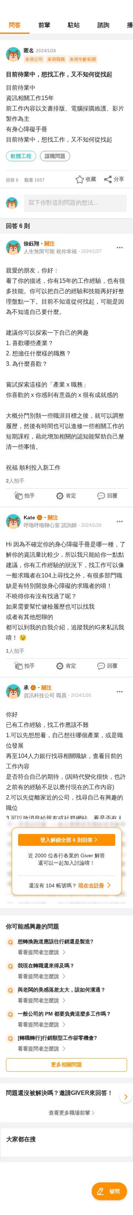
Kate (29, 517)
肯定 (71, 496)
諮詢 (103, 25)
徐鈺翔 (31, 243)
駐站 (74, 25)
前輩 (44, 25)
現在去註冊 (91, 885)
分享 (119, 179)
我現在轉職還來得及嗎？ (46, 966)
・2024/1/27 (89, 251)
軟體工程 (21, 156)
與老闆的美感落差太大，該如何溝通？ (62, 990)
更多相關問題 (66, 1064)
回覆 (112, 496)
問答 (15, 25)
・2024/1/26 (89, 525)
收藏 (91, 179)
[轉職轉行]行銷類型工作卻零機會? (57, 1038)
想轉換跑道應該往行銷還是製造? (55, 941)
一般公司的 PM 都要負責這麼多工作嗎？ (64, 1014)
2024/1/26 (46, 50)
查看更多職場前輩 (69, 1113)
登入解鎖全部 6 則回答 (66, 840)
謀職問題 (55, 156)
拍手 (29, 496)
